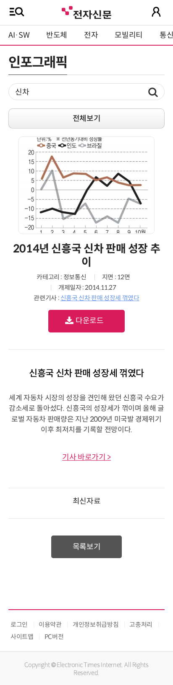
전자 (91, 35)
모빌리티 (129, 35)
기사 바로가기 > (86, 457)
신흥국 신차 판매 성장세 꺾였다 (99, 298)
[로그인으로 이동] (156, 11)
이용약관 (50, 624)
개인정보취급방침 (95, 624)
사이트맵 (22, 637)
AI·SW (18, 35)
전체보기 (87, 118)
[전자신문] (86, 11)
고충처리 (140, 624)
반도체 (56, 35)
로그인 (19, 624)
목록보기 (87, 546)
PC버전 (54, 637)
